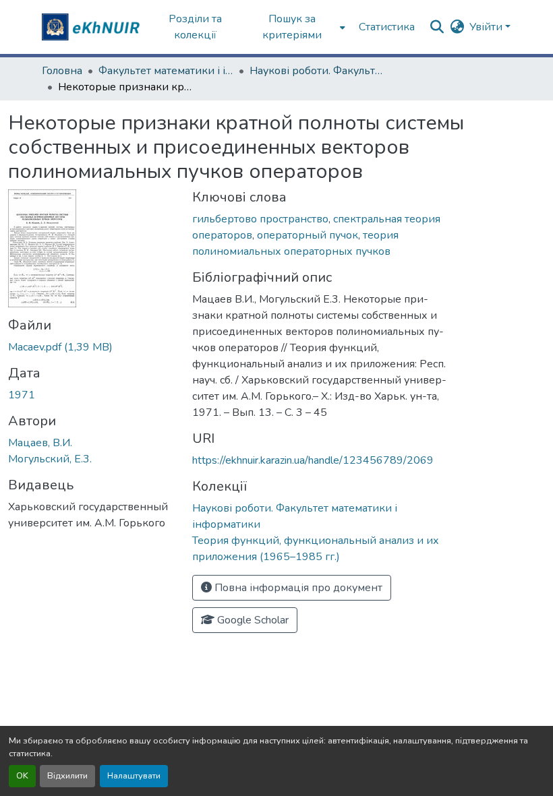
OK (22, 776)
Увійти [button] (487, 27)
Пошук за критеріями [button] (292, 26)
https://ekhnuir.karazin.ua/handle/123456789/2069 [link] (313, 460)
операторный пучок (307, 235)
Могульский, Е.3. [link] (50, 459)
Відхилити (67, 776)
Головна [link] (62, 70)
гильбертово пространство (260, 219)
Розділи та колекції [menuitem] (195, 26)
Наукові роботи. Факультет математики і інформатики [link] (317, 70)
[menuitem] (296, 27)
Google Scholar (251, 620)
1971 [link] (21, 395)
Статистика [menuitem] (387, 27)
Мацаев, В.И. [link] (40, 442)
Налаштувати (134, 776)
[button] (92, 26)
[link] (92, 347)
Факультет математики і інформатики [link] (165, 70)
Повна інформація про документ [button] (297, 587)
